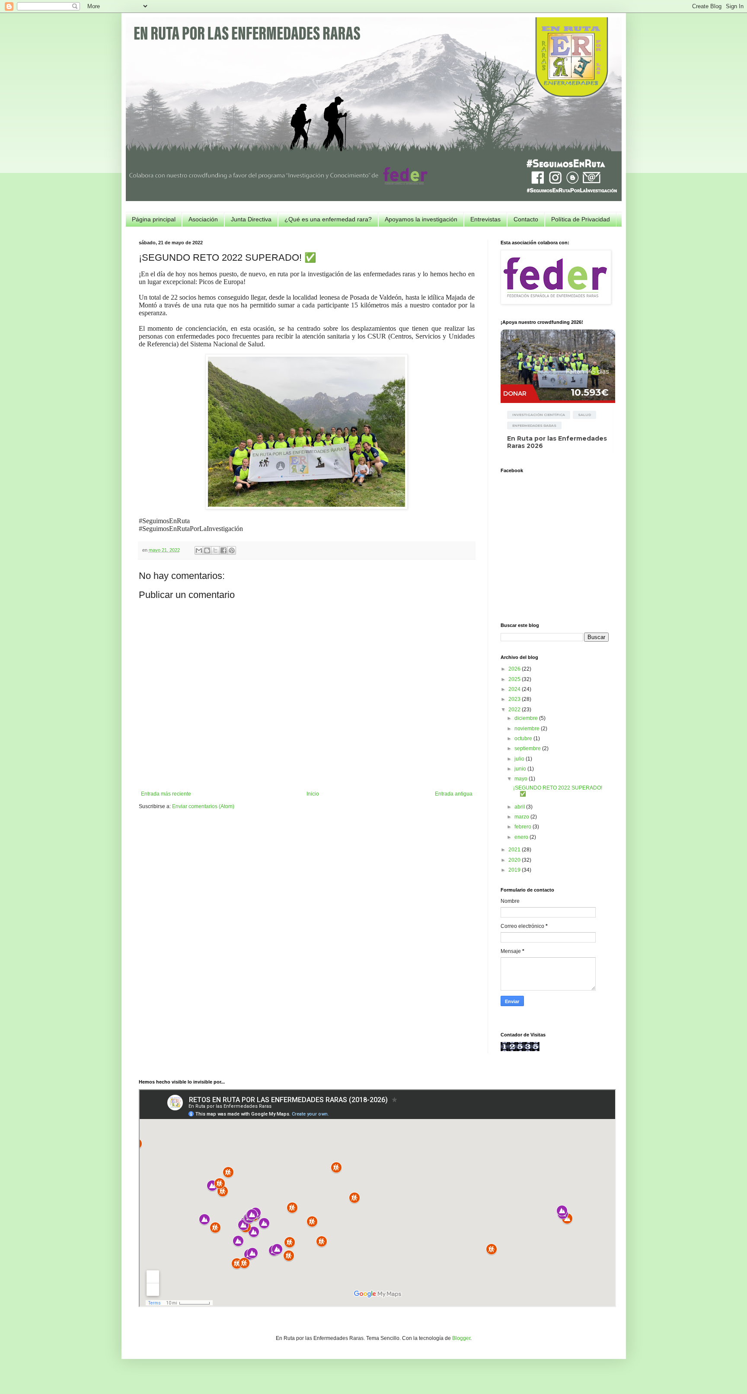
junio (520, 769)
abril (520, 807)
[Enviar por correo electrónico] (199, 550)
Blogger (461, 1338)
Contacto (526, 219)
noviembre (527, 729)
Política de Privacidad (580, 219)
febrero (523, 827)
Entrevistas (485, 219)
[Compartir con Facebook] (223, 550)
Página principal (154, 219)
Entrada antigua (453, 794)
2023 (515, 699)
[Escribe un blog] (207, 550)
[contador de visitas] (520, 1049)
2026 (515, 669)
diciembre (526, 718)
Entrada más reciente (166, 794)
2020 (515, 860)
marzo (522, 817)
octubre (523, 738)
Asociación (203, 219)
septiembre (528, 748)
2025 (515, 679)
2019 (515, 870)
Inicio (312, 794)
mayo (521, 779)
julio (520, 759)
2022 (515, 710)
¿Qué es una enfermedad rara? (328, 219)
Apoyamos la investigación (421, 219)
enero (522, 837)
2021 (515, 850)
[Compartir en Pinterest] (231, 550)
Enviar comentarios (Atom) (203, 806)
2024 (515, 689)
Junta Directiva (251, 219)
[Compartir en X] (215, 550)
